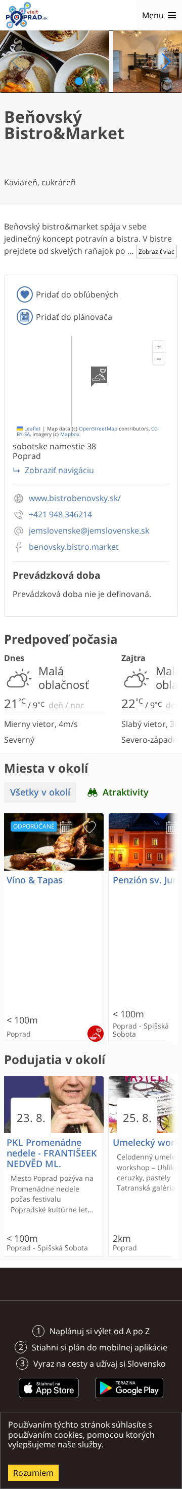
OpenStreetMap (98, 428)
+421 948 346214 (60, 514)
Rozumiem (33, 1472)
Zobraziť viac (156, 251)
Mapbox (69, 434)
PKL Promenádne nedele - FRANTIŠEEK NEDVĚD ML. (52, 1153)
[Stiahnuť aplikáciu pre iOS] (49, 1399)
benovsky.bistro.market (74, 547)
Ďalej (166, 61)
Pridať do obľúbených (77, 294)
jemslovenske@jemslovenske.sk (89, 531)
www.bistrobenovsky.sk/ (75, 498)
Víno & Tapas (35, 880)
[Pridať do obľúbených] (89, 827)
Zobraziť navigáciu (59, 470)
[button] (159, 347)
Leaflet (32, 428)
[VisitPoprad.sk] (27, 15)
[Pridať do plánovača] (66, 827)
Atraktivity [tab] (126, 792)
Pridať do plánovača (74, 316)
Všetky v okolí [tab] (40, 792)
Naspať (16, 61)
